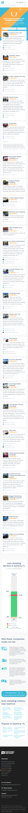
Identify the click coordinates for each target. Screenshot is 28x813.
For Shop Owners (6, 766)
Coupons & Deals (22, 28)
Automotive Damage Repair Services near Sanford (19, 732)
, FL (23, 723)
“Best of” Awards (6, 770)
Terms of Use (9, 811)
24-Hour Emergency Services (10, 28)
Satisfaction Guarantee (7, 761)
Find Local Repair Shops (8, 763)
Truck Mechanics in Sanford (19, 728)
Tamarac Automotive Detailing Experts (7, 713)
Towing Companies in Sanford (8, 736)
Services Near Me (6, 765)
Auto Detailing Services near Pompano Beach (18, 713)
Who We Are (4, 773)
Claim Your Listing (6, 768)
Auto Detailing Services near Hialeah (18, 718)
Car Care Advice (5, 772)
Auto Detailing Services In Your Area (7, 709)
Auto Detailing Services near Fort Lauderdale (19, 709)
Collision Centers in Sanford (8, 731)
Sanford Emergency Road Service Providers (19, 736)
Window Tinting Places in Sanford (7, 728)
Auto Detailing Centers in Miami (7, 717)
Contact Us (4, 775)
